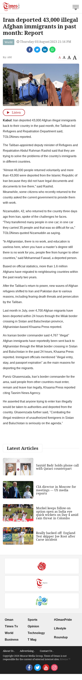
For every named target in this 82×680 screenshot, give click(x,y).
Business (11, 639)
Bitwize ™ (65, 659)
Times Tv (11, 626)
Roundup (61, 637)
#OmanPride (63, 619)
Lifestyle (60, 628)
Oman (9, 619)
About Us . (9, 651)
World (9, 42)
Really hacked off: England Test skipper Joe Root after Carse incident (55, 536)
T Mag (32, 639)
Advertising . (27, 651)
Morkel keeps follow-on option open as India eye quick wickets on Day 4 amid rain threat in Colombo (57, 513)
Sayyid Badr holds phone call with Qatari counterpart (57, 467)
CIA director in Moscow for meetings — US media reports (56, 490)
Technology (36, 633)
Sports (32, 619)
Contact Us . (46, 651)
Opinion (33, 626)
